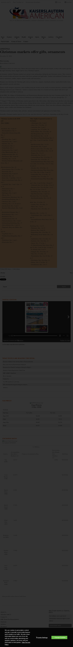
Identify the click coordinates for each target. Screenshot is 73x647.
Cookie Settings (42, 637)
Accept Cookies (60, 637)
